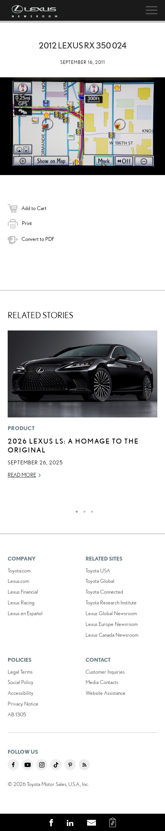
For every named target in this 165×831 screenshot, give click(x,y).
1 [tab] (75, 510)
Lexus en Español (25, 613)
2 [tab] (82, 510)
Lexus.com (18, 581)
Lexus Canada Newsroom (112, 635)
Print (27, 223)
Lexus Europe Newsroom (112, 624)
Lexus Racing (21, 602)
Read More (22, 475)
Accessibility (20, 693)
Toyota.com (19, 570)
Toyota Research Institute (111, 602)
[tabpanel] (82, 407)
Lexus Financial (23, 592)
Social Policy (20, 682)
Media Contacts (102, 682)
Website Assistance (105, 693)
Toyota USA (98, 570)
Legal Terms (20, 672)
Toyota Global (100, 581)
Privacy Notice (23, 704)
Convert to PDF (37, 239)
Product (21, 428)
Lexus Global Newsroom (111, 613)
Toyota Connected (104, 592)
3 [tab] (90, 510)
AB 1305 (17, 714)
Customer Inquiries (105, 672)
